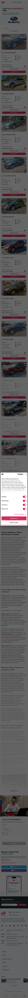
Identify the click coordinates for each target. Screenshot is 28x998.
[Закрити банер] (26, 474)
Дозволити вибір (14, 522)
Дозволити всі (14, 518)
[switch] (25, 501)
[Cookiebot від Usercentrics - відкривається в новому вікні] (17, 474)
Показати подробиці (19, 514)
